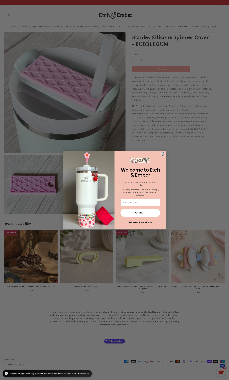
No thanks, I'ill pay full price (140, 222)
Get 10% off (140, 213)
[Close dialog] (163, 154)
